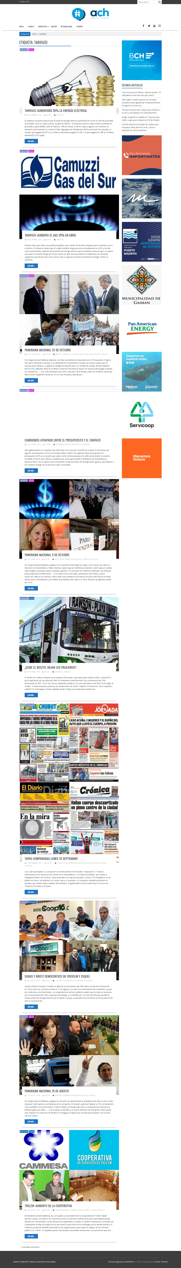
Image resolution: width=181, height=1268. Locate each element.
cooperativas (61, 980)
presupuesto (94, 354)
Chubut (31, 26)
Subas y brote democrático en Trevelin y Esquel (57, 976)
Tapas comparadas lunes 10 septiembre (51, 858)
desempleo (72, 863)
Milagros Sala (82, 1095)
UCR (92, 559)
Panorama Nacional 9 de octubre (47, 554)
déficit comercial (63, 354)
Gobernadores (62, 444)
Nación (54, 26)
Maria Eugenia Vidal (73, 559)
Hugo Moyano (77, 354)
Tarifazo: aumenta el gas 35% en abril (50, 235)
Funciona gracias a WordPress (121, 1261)
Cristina (58, 1095)
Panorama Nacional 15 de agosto (47, 1090)
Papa (86, 354)
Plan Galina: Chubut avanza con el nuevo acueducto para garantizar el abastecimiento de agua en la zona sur (141, 102)
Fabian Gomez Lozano (87, 1210)
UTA (96, 559)
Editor (48, 115)
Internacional (66, 26)
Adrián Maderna (62, 1210)
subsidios (59, 672)
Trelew (31, 598)
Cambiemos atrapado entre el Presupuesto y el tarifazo (63, 440)
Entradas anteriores (31, 1247)
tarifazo (60, 115)
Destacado (24, 50)
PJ (69, 444)
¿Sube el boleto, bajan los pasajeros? (50, 667)
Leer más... (31, 141)
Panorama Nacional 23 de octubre (48, 349)
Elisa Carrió (60, 559)
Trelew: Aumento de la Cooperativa (48, 1205)
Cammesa (73, 1210)
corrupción (62, 863)
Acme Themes (161, 1261)
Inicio (21, 26)
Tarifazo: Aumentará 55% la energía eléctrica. (56, 110)
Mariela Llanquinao (75, 980)
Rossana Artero (99, 863)
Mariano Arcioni (85, 863)
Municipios (42, 26)
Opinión (79, 26)
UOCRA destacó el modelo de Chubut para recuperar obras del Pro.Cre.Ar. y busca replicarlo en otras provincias (140, 127)
